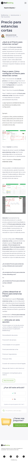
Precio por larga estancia (9, 354)
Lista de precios (15, 15)
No (15, 399)
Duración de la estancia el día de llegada (13, 363)
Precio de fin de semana (9, 340)
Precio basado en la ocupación (11, 344)
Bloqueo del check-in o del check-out (13, 368)
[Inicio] (7, 3)
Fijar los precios (5, 17)
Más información (9, 380)
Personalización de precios (10, 335)
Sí (15, 393)
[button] (25, 3)
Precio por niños (7, 359)
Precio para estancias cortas (10, 349)
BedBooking (4, 15)
